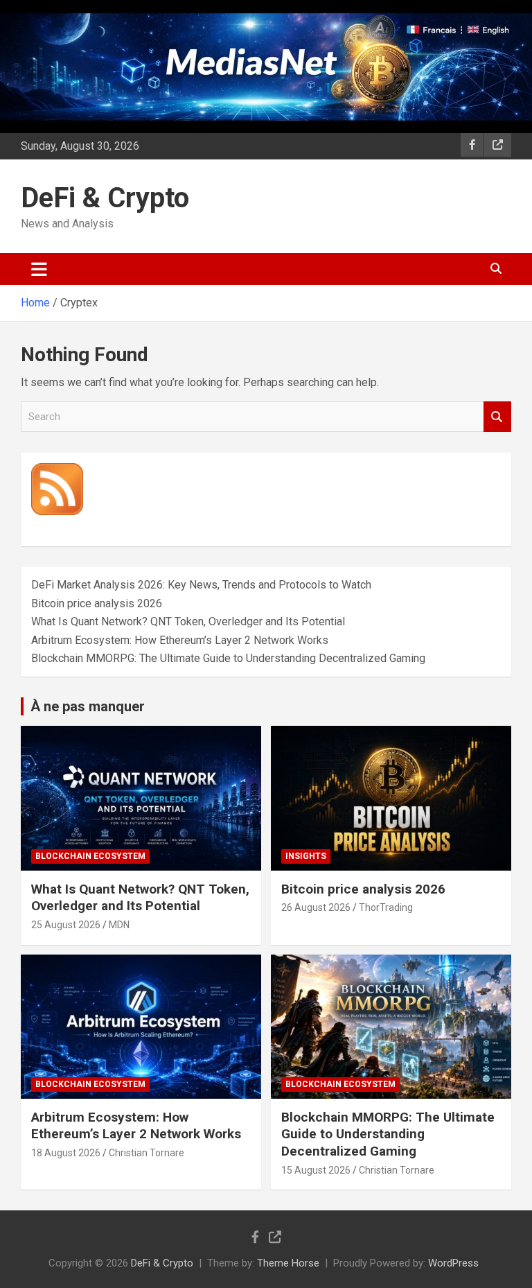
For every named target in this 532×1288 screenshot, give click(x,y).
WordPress (453, 1263)
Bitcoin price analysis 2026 (96, 603)
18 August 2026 (65, 1152)
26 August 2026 (316, 907)
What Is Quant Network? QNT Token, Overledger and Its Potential (188, 621)
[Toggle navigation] (39, 269)
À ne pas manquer (87, 706)
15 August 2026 (316, 1170)
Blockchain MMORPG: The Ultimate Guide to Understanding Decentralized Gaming (228, 658)
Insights (305, 856)
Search (497, 417)
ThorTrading (386, 907)
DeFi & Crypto (105, 198)
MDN (119, 924)
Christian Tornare (146, 1152)
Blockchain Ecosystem (90, 856)
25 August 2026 (65, 924)
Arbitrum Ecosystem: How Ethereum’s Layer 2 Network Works (179, 640)
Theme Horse (288, 1263)
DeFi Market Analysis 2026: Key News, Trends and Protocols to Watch (201, 584)
